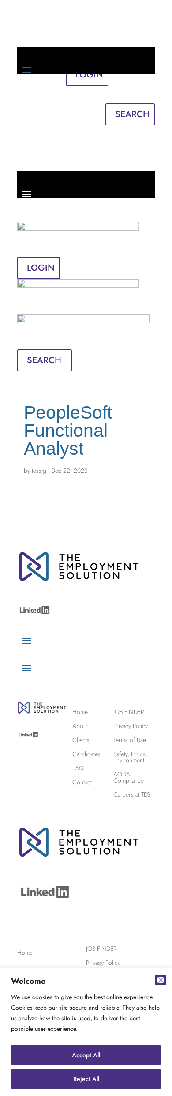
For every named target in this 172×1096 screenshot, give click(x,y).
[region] (86, 1032)
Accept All (86, 1055)
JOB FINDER (128, 711)
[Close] (160, 980)
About (80, 725)
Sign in (72, 95)
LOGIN (41, 267)
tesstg (39, 470)
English (106, 95)
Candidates (86, 753)
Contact (82, 781)
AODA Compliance (128, 776)
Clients (81, 739)
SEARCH (132, 114)
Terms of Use (129, 739)
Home (80, 711)
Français (138, 95)
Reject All (86, 1078)
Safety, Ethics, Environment (130, 756)
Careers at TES (131, 794)
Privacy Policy (130, 725)
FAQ (78, 767)
